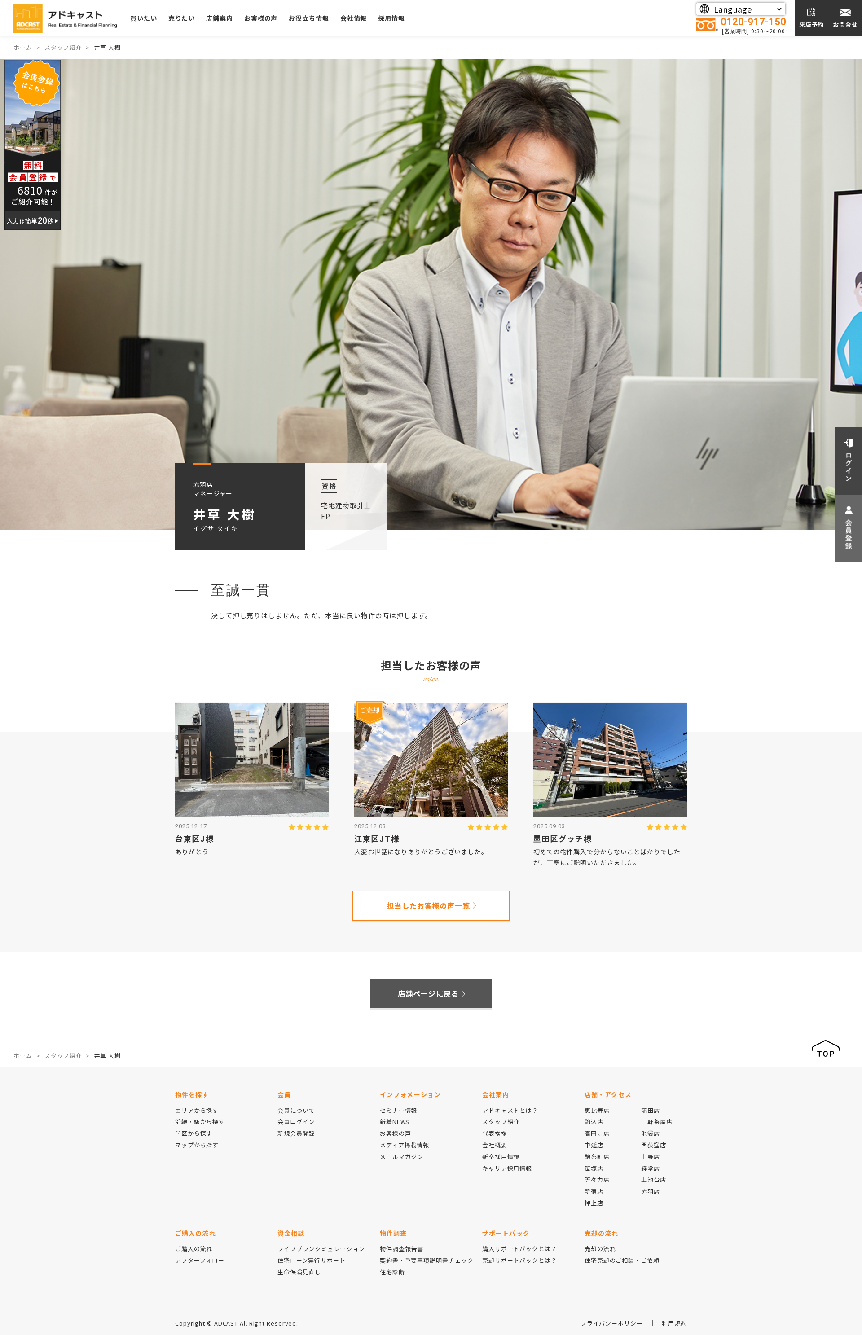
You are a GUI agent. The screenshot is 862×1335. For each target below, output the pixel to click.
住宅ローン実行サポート (311, 1260)
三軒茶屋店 (657, 1121)
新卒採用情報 (500, 1156)
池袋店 (650, 1133)
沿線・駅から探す (200, 1121)
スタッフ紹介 (500, 1121)
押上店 (594, 1203)
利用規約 (674, 1323)
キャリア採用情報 (507, 1168)
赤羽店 (650, 1191)
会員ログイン (296, 1121)
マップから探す (197, 1145)
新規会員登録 (296, 1133)
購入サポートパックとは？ (519, 1248)
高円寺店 (597, 1133)
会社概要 (494, 1145)
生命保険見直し (299, 1272)
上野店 (650, 1156)
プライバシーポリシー (612, 1323)
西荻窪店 (653, 1145)
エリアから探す (197, 1110)
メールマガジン (401, 1156)
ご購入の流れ (193, 1248)
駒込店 (594, 1121)
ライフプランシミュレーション (321, 1248)
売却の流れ (600, 1248)
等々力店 (597, 1179)
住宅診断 (392, 1272)
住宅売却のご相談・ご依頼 (622, 1260)
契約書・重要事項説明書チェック (427, 1260)
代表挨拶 (494, 1133)
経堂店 (650, 1168)
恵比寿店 (597, 1110)
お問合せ (845, 24)
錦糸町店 (597, 1156)
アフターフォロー (199, 1260)
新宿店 (594, 1191)
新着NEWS (394, 1121)
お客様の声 (261, 17)
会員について (296, 1110)
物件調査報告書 (401, 1248)
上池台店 (653, 1179)
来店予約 (811, 24)
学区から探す (193, 1133)
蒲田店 (650, 1110)
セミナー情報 (398, 1110)
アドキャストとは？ (510, 1110)
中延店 (594, 1145)
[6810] (32, 144)
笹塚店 (594, 1168)
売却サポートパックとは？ (519, 1260)
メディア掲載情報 (404, 1145)
